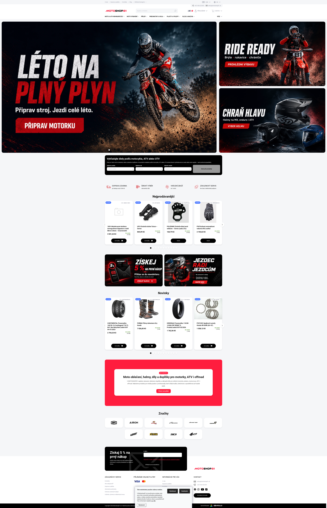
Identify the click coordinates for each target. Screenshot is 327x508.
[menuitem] (115, 16)
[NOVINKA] (118, 213)
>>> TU (153, 501)
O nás (106, 2)
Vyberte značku (111, 165)
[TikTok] (206, 489)
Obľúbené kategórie (139, 2)
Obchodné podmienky (110, 489)
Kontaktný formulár (202, 495)
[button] (150, 248)
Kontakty (124, 2)
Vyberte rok (139, 165)
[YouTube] (202, 489)
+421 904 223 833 (202, 484)
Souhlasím (184, 491)
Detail (178, 240)
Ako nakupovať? (109, 483)
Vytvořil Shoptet (205, 505)
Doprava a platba (115, 2)
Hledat (175, 10)
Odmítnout (172, 491)
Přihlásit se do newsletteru (152, 464)
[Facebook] (195, 489)
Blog (131, 2)
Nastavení (142, 505)
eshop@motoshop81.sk (203, 481)
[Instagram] (198, 489)
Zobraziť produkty (206, 169)
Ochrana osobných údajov (112, 491)
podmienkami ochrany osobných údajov (169, 459)
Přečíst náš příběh (163, 391)
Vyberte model (168, 165)
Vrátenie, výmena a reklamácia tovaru (115, 494)
